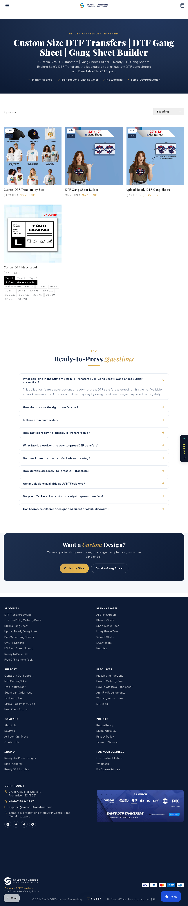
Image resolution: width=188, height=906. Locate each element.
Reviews (9, 730)
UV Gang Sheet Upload (18, 648)
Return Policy (104, 725)
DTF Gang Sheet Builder (81, 190)
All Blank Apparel (106, 614)
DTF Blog (102, 703)
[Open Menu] (7, 5)
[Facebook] (16, 824)
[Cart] (182, 5)
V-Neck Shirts (105, 637)
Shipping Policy (106, 730)
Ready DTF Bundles (16, 769)
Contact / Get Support (19, 675)
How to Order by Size (109, 681)
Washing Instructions (109, 698)
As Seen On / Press (16, 736)
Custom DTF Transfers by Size (24, 190)
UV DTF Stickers (14, 642)
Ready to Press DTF (16, 654)
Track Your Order (15, 686)
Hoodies (101, 648)
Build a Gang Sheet (110, 568)
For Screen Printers (108, 769)
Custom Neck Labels (109, 758)
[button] (184, 448)
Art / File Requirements (110, 692)
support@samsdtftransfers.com (30, 807)
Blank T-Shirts (105, 620)
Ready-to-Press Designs (20, 758)
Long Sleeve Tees (107, 631)
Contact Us (11, 742)
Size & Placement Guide (19, 703)
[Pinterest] (32, 824)
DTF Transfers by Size (18, 614)
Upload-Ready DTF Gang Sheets (148, 190)
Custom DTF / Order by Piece (22, 620)
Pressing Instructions (109, 675)
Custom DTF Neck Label (20, 267)
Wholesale (103, 763)
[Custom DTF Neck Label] (33, 234)
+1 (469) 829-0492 (21, 801)
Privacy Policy (105, 736)
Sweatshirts (104, 642)
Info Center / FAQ (15, 681)
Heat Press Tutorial (16, 709)
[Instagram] (7, 824)
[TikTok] (24, 824)
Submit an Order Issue (18, 692)
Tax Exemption (14, 698)
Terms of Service (107, 742)
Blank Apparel (13, 763)
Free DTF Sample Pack (18, 659)
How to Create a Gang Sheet (114, 686)
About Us (10, 725)
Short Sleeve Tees (107, 625)
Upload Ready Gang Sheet (21, 631)
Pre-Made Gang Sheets (19, 637)
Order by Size (74, 568)
